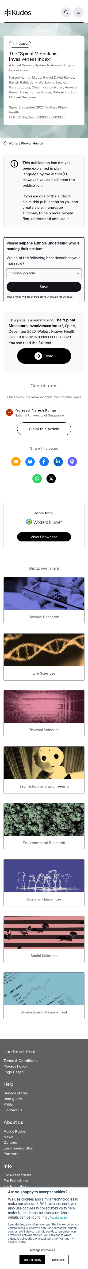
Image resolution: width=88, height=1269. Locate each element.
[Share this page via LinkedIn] (58, 461)
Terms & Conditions (20, 1060)
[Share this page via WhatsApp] (37, 478)
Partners (11, 1154)
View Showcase (44, 537)
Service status (16, 1093)
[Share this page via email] (16, 461)
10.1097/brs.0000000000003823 (40, 117)
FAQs (8, 1104)
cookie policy (59, 1217)
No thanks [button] (58, 1259)
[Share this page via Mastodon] (72, 461)
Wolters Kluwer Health (25, 143)
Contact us (13, 1110)
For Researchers (17, 1175)
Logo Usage (14, 1072)
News (8, 1137)
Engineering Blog (18, 1148)
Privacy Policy (15, 1066)
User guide (13, 1099)
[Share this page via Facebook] (44, 461)
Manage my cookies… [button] (44, 1250)
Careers (10, 1142)
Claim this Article (44, 429)
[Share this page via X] (51, 478)
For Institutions (16, 1186)
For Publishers (16, 1180)
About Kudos (15, 1131)
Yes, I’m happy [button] (32, 1259)
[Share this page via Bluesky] (30, 461)
